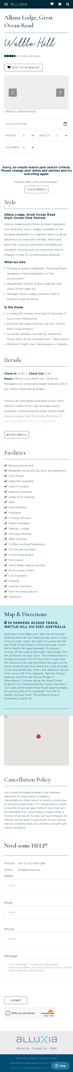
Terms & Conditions (27, 1058)
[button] (38, 736)
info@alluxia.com (29, 870)
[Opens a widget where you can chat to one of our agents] (60, 1066)
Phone (9, 929)
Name (8, 876)
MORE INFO (15, 434)
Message (10, 956)
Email (8, 902)
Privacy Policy (49, 1058)
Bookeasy (16, 1068)
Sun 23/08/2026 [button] (16, 124)
